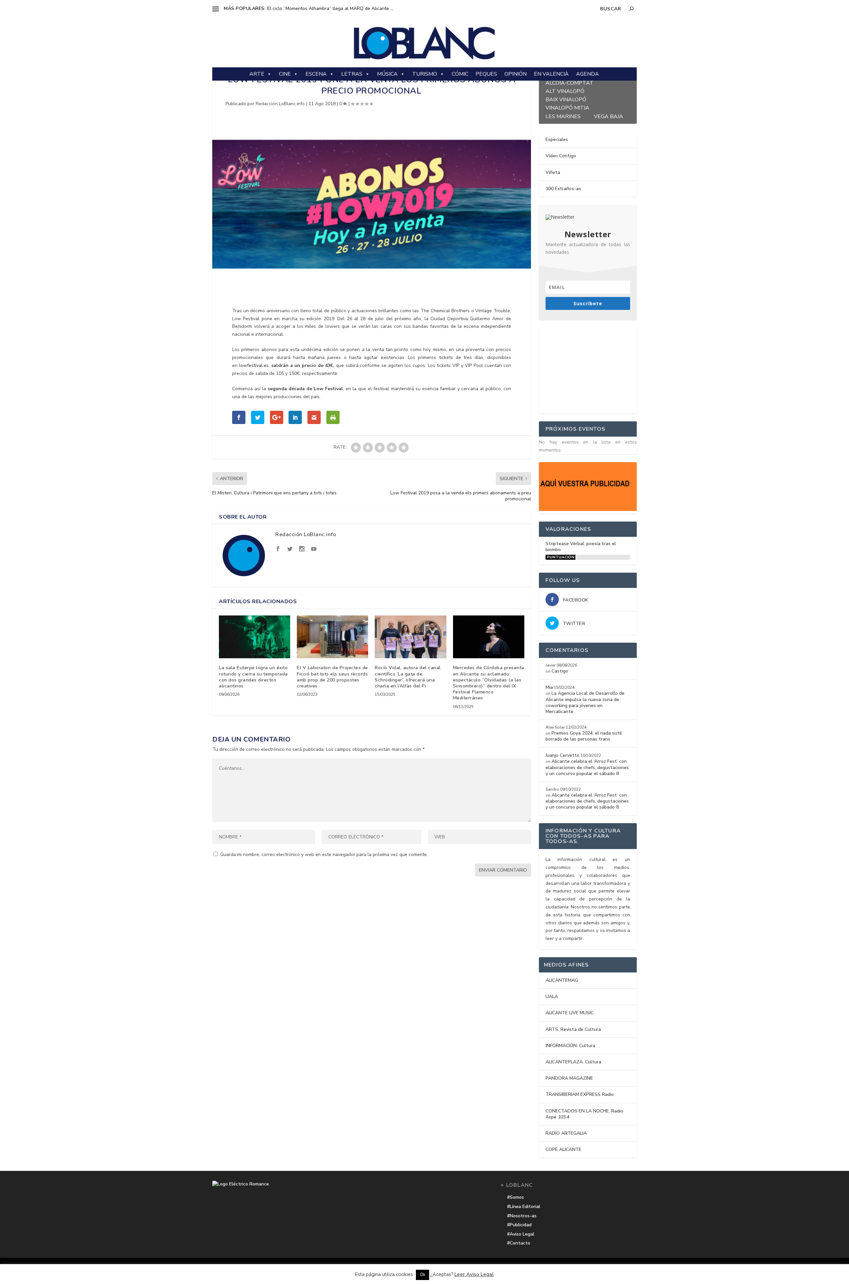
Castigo (560, 671)
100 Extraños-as (563, 188)
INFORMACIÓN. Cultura (570, 1045)
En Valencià (551, 74)
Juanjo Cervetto (562, 755)
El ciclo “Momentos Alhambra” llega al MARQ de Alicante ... (330, 8)
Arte (256, 74)
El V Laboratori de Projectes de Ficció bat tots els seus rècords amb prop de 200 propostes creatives (332, 677)
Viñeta (553, 172)
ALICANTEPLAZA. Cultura (573, 1062)
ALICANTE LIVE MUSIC (570, 1013)
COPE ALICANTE (563, 1149)
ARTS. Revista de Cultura (573, 1029)
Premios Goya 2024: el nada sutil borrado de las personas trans (584, 736)
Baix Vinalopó (566, 99)
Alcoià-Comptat (570, 82)
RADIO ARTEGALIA (566, 1133)
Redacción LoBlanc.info (280, 104)
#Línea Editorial (523, 1206)
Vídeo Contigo (561, 156)
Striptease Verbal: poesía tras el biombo (581, 546)
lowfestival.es (254, 365)
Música (387, 74)
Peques (486, 74)
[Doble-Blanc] (588, 509)
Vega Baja (608, 115)
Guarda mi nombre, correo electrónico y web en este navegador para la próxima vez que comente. (324, 854)
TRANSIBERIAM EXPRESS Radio (580, 1094)
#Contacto (518, 1243)
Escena (316, 74)
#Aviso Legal (520, 1234)
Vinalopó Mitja (567, 107)
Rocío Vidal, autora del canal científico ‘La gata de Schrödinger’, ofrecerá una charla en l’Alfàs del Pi (408, 677)
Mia (549, 687)
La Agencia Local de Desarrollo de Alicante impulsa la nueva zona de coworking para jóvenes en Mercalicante (585, 702)
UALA (552, 996)
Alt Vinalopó (565, 90)
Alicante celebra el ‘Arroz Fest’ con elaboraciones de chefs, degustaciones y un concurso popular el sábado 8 (587, 767)
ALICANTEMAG (562, 980)
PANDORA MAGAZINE (569, 1078)
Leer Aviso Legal (474, 1274)
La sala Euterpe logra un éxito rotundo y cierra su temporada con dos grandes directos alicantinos (253, 677)
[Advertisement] (588, 369)
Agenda (587, 74)
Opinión (515, 74)
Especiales (557, 139)
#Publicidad (519, 1225)
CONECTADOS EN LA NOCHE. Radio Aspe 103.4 (584, 1114)
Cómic (460, 74)
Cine (285, 74)
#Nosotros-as (522, 1216)
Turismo (424, 74)
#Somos (515, 1197)
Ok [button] (422, 1275)
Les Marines (563, 115)
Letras (351, 74)
